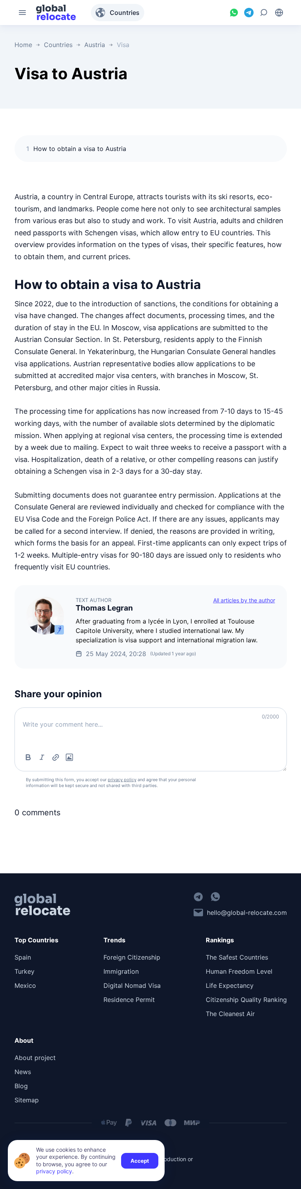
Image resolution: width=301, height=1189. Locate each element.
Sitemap (27, 1100)
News (23, 1072)
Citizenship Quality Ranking (246, 1000)
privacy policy (122, 779)
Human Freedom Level (239, 971)
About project (35, 1058)
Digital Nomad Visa (132, 985)
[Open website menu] (22, 12)
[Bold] (28, 757)
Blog (21, 1086)
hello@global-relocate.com (247, 912)
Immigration (121, 971)
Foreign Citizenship (131, 957)
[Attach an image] (69, 757)
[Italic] (42, 757)
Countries (125, 12)
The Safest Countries (237, 957)
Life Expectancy (230, 985)
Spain (23, 957)
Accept (140, 1161)
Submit (260, 755)
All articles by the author (244, 600)
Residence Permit (129, 1000)
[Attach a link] (56, 757)
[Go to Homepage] (56, 12)
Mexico (25, 985)
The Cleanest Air (230, 1014)
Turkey (24, 971)
